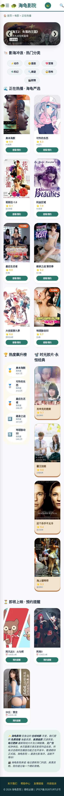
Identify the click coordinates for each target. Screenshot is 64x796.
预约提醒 (17, 660)
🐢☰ (4, 5)
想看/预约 (17, 150)
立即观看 (13, 39)
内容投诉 (51, 783)
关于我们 (12, 783)
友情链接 (38, 783)
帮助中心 (25, 783)
